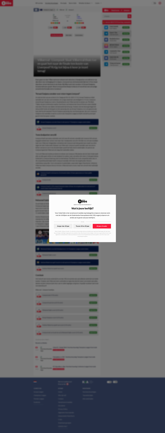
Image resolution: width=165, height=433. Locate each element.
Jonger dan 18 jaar (63, 226)
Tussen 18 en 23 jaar (82, 226)
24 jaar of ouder (102, 226)
